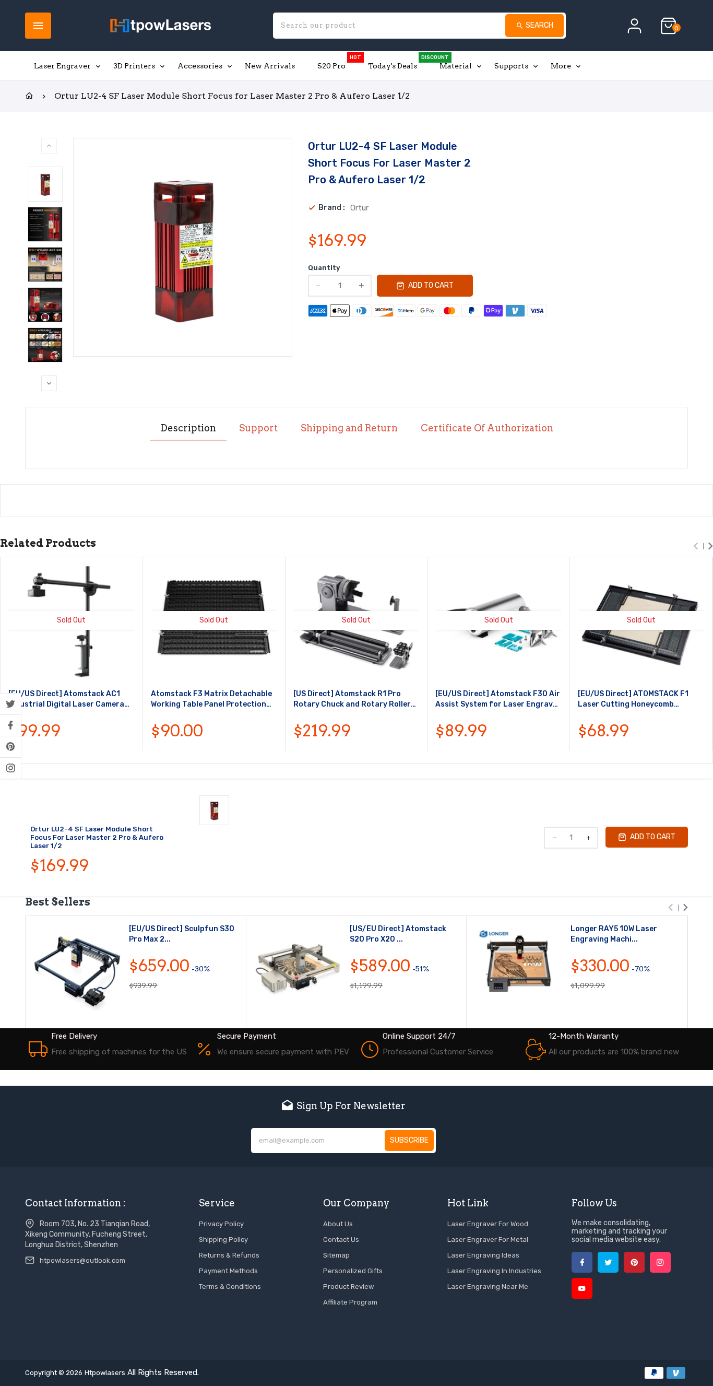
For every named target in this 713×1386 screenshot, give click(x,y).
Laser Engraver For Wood (487, 1224)
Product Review (348, 1286)
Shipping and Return (349, 428)
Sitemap (336, 1255)
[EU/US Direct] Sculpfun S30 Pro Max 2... (181, 934)
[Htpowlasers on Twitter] (10, 704)
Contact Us (341, 1239)
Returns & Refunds (229, 1255)
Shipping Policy (223, 1239)
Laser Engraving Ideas (483, 1255)
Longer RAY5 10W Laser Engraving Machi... (614, 934)
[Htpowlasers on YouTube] (582, 1288)
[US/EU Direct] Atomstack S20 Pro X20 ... (398, 934)
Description (188, 428)
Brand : (331, 208)
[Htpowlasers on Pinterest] (10, 746)
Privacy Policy (221, 1224)
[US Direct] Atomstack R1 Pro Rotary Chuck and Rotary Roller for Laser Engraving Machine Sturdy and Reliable (352, 699)
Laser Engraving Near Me (487, 1286)
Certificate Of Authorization (487, 428)
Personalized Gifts (353, 1271)
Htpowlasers (105, 1373)
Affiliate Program (350, 1302)
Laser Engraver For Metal (487, 1239)
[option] (45, 184)
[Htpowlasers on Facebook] (10, 725)
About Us (338, 1224)
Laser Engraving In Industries (494, 1271)
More (561, 66)
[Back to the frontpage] (29, 96)
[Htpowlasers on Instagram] (10, 768)
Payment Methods (228, 1271)
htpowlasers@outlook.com (82, 1260)
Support (258, 428)
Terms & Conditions (230, 1286)
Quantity (324, 268)
